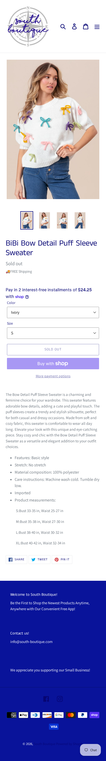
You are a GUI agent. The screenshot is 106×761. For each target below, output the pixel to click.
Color (11, 302)
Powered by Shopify (69, 744)
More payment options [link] (53, 376)
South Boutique (44, 744)
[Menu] (97, 26)
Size (10, 323)
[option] (27, 220)
